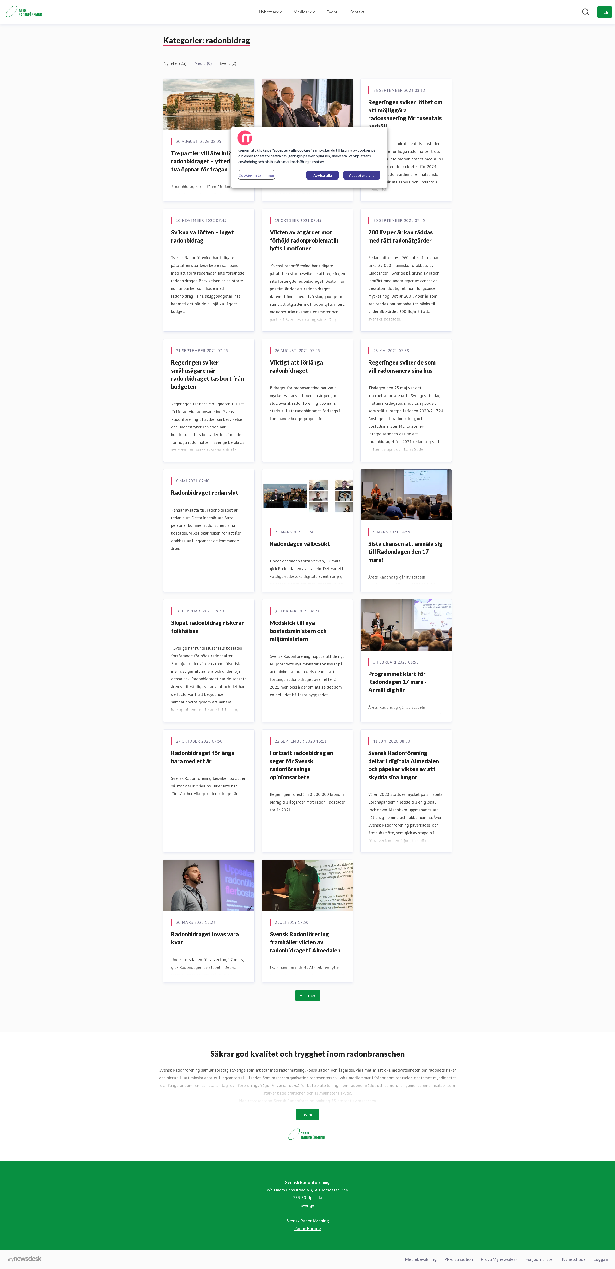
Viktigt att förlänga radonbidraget (296, 366)
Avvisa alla (322, 175)
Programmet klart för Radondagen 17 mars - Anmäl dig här (397, 681)
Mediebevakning (421, 1259)
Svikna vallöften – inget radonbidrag (202, 236)
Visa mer (308, 995)
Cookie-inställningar (256, 175)
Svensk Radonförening (307, 1220)
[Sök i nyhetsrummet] (586, 12)
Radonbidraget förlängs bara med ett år (202, 756)
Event (332, 11)
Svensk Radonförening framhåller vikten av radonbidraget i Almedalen (305, 942)
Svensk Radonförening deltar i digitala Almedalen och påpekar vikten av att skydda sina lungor (403, 765)
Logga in (601, 1259)
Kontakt (356, 11)
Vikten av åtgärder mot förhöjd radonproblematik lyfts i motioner (304, 240)
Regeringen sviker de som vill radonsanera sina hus (402, 366)
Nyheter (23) (175, 63)
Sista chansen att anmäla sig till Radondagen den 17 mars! (405, 551)
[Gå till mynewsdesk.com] (25, 1259)
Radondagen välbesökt (300, 543)
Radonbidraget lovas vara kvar (205, 938)
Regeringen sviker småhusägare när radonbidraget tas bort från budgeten (207, 374)
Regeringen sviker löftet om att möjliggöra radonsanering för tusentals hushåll (405, 114)
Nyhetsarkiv (270, 11)
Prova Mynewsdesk (499, 1259)
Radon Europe (307, 1228)
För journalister (539, 1259)
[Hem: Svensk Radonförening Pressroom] (25, 12)
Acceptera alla (362, 175)
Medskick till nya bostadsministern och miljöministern (298, 630)
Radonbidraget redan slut (204, 492)
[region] (309, 157)
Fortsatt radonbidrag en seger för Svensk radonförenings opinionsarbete (301, 765)
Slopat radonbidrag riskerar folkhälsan (207, 626)
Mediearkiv (304, 11)
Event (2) (228, 63)
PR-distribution (458, 1259)
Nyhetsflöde (574, 1259)
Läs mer (307, 1114)
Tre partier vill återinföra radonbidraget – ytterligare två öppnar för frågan (207, 161)
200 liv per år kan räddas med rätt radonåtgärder (400, 236)
